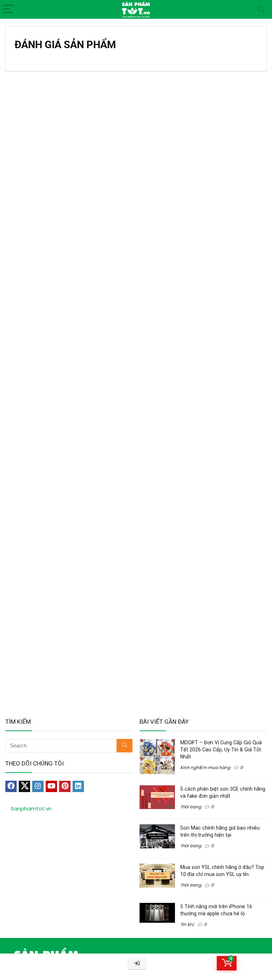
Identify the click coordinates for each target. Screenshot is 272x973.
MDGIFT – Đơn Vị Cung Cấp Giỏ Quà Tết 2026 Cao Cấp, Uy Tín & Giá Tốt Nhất (221, 749)
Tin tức (187, 924)
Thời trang (190, 807)
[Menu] (8, 9)
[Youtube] (51, 786)
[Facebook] (11, 786)
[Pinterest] (64, 786)
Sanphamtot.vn (31, 808)
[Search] (261, 9)
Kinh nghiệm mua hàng (205, 767)
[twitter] (24, 786)
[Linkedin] (78, 786)
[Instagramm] (38, 786)
